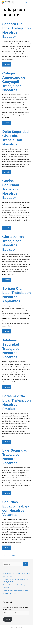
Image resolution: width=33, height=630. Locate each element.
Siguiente (14, 555)
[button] (26, 2)
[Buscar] (25, 564)
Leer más (7, 64)
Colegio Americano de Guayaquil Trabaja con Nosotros (13, 81)
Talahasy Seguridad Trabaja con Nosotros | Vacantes (11, 348)
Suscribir (7, 619)
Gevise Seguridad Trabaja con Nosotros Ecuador (11, 189)
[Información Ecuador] (7, 2)
